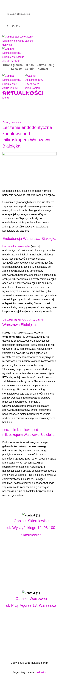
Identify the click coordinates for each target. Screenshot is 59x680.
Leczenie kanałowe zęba (16, 246)
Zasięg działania (11, 122)
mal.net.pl (41, 672)
